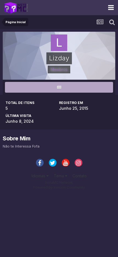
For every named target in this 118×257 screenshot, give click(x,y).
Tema (59, 175)
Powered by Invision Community (59, 187)
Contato (79, 175)
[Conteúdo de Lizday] (59, 87)
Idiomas (39, 175)
